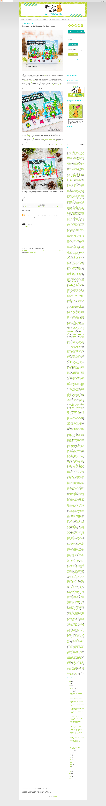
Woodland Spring (80, 670)
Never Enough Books (80, 441)
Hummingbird (76, 395)
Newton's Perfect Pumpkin (75, 495)
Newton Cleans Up (80, 445)
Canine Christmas (78, 223)
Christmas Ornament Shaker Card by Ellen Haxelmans (77, 709)
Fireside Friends (75, 316)
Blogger (55, 796)
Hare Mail (81, 362)
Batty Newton (70, 180)
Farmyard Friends (81, 310)
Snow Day (78, 588)
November (72, 690)
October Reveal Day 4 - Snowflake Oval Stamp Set (76, 725)
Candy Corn (78, 220)
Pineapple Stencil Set (75, 534)
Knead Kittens (76, 403)
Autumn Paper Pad (75, 170)
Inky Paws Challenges (55, 19)
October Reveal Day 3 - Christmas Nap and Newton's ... (76, 727)
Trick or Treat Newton (76, 642)
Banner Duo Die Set (77, 175)
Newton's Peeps (81, 494)
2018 (70, 771)
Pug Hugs (78, 542)
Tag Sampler (69, 629)
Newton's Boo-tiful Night (77, 467)
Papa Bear (69, 520)
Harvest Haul (69, 363)
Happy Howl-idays (70, 360)
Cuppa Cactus (70, 276)
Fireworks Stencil (76, 317)
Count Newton (79, 269)
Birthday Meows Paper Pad (74, 196)
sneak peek (81, 586)
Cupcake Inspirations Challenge (74, 274)
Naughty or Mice (80, 440)
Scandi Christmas (79, 559)
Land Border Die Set (43, 206)
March (71, 761)
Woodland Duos (80, 669)
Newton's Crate (71, 477)
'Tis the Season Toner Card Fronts (73, 149)
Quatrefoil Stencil (70, 551)
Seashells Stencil (78, 562)
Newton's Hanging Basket (78, 483)
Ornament (69, 515)
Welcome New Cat (78, 656)
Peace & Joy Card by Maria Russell (76, 716)
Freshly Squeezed (75, 337)
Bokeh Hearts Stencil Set (72, 208)
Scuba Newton (79, 560)
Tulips (70, 646)
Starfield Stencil (29, 135)
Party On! (78, 521)
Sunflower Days (81, 624)
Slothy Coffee (75, 585)
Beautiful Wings (75, 187)
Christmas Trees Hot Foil (72, 252)
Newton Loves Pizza (78, 454)
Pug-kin (82, 542)
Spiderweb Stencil (70, 602)
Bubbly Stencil (76, 214)
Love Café (73, 417)
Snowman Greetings (75, 596)
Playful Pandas (70, 537)
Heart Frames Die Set (79, 365)
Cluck (68, 258)
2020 (70, 768)
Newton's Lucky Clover (77, 489)
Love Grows (70, 418)
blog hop (77, 206)
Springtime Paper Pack (72, 617)
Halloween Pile (70, 352)
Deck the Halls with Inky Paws (74, 283)
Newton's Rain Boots (75, 499)
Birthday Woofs (71, 202)
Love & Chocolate (76, 412)
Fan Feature (71, 307)
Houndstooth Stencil (76, 394)
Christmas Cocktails (75, 241)
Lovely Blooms (79, 420)
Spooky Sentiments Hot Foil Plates (75, 607)
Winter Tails (74, 668)
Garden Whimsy (72, 342)
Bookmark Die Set (78, 211)
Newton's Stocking (70, 505)
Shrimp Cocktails (80, 572)
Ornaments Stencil (72, 517)
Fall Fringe (79, 301)
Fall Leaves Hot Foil (76, 302)
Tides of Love (71, 634)
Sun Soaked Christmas (71, 624)
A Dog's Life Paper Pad (80, 152)
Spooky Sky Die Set (79, 608)
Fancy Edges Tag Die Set (73, 308)
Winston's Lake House (72, 666)
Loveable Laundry (78, 419)
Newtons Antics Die (79, 511)
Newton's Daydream (71, 479)
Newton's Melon (70, 490)
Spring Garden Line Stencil (74, 612)
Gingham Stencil (70, 346)
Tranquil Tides (70, 639)
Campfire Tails (70, 220)
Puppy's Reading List (75, 549)
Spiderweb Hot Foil (70, 601)
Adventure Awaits (77, 158)
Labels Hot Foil (78, 404)
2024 (70, 683)
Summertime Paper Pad (77, 623)
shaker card (69, 570)
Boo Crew (80, 209)
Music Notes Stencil (79, 436)
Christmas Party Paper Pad (72, 246)
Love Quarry (69, 419)
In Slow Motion (71, 396)
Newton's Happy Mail (71, 484)
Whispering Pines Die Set (48, 139)
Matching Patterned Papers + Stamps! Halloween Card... (75, 741)
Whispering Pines (56, 206)
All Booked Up (80, 159)
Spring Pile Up (81, 613)
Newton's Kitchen (70, 488)
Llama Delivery (76, 411)
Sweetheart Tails (78, 628)
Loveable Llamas (70, 420)
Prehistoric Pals (70, 542)
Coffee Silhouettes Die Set (78, 264)
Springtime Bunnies (78, 615)
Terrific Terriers (79, 630)
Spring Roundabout (74, 614)
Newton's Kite (77, 488)
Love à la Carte (70, 416)
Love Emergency (80, 417)
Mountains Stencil (79, 435)
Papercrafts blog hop (78, 520)
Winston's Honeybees (78, 664)
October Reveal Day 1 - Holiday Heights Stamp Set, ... (76, 733)
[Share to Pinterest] (44, 205)
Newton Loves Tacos (71, 455)
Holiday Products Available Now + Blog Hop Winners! (76, 722)
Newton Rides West (75, 456)
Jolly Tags (82, 400)
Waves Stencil (79, 655)
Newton (81, 444)
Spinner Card (79, 602)
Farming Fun (73, 310)
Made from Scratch (78, 423)
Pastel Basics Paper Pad (75, 522)
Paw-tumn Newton (78, 525)
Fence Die (33, 206)
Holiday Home (75, 385)
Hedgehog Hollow (76, 373)
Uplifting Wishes (75, 648)
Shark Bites (69, 571)
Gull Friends (69, 349)
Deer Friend (71, 285)
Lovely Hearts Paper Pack (72, 422)
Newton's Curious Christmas (74, 478)
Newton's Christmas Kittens (78, 472)
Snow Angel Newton (79, 587)
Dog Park (69, 291)
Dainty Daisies (70, 279)
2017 (70, 773)
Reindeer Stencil (78, 554)
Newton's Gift (76, 482)
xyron (82, 673)
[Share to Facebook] (43, 205)
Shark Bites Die (77, 571)
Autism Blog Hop (77, 163)
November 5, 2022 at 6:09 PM (34, 222)
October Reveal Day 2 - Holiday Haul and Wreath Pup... (76, 730)
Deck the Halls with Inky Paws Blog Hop (75, 284)
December (72, 688)
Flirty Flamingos (81, 321)
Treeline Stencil (74, 641)
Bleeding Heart (70, 206)
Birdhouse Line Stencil (76, 191)
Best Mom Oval (75, 190)
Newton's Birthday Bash (75, 462)
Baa (75, 173)
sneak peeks (72, 587)
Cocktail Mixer (75, 258)
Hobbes (73, 378)
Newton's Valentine (72, 511)
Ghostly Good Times (78, 343)
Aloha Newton (70, 160)
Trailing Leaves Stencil (76, 637)
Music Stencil (70, 438)
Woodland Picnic (70, 670)
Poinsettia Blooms (78, 537)
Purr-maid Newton (77, 550)
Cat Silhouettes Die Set (78, 234)
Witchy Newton (72, 669)
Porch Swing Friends (71, 539)
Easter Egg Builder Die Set (78, 292)
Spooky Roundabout (80, 606)
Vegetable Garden (70, 651)
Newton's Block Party (73, 466)
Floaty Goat (71, 322)
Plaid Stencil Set (78, 536)
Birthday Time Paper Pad (79, 201)
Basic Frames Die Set (74, 178)
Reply (26, 218)
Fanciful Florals (79, 307)
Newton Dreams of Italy (74, 446)
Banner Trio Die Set (72, 176)
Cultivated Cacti (70, 273)
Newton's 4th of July (71, 459)
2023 (70, 685)
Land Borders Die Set (33, 142)
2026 (70, 680)
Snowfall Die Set (78, 592)
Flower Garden (78, 324)
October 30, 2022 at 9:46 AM (35, 214)
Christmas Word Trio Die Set (78, 253)
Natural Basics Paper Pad (78, 439)
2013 (70, 780)
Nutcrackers (69, 512)
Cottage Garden (70, 269)
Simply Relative (76, 573)
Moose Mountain (81, 434)
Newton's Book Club (71, 468)
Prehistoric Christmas (79, 540)
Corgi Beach (81, 267)
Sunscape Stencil (74, 625)
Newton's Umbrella (80, 510)
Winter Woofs (81, 668)
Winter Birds (77, 667)
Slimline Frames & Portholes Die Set (75, 579)
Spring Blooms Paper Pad (79, 611)
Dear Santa (81, 281)
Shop (69, 19)
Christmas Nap (79, 245)
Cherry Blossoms (76, 237)
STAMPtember (81, 617)
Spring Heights (75, 613)
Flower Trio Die (70, 325)
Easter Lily (69, 294)
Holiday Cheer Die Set (74, 379)
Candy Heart (69, 223)
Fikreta (26, 222)
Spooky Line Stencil (72, 606)
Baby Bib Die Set (81, 173)
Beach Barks (78, 181)
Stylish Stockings (75, 620)
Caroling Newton (74, 230)
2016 (70, 774)
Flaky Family (79, 318)
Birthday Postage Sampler (72, 200)
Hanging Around (70, 356)
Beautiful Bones (76, 185)
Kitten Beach (69, 403)
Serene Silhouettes (76, 567)
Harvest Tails (76, 363)
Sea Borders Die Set (72, 561)
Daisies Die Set (74, 280)
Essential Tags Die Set (78, 296)
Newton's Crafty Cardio (80, 476)
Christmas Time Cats (78, 248)
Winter (72, 667)
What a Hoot (79, 657)
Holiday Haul (37, 206)
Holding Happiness (80, 378)
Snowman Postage (74, 597)
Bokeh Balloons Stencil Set (78, 207)
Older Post (61, 250)
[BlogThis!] (40, 205)
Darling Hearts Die (73, 281)
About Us (36, 19)
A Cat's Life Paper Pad (80, 151)
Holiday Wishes (75, 390)
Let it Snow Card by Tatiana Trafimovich (75, 748)
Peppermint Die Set (73, 528)
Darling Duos (81, 280)
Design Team (29, 19)
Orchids (74, 514)
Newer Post (24, 250)
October (71, 691)
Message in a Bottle (71, 431)
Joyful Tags (71, 401)
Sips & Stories (70, 576)
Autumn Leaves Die (80, 167)
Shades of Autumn (78, 569)
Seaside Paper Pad (70, 564)
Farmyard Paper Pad (73, 311)
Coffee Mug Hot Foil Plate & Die (72, 263)
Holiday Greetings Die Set (73, 383)
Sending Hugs (72, 565)
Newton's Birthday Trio (80, 465)
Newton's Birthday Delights (72, 464)
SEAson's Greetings (80, 564)
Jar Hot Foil (76, 400)
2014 (70, 778)
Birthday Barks (79, 192)
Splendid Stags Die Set (72, 603)
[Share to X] (42, 205)
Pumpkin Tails (73, 544)
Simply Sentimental (78, 575)
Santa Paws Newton (80, 558)
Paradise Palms (70, 521)
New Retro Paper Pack (73, 444)
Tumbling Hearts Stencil (79, 646)
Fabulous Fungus (81, 300)
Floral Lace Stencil (76, 323)
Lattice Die (73, 407)
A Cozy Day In (71, 152)
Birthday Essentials (71, 194)
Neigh (70, 441)
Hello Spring (80, 374)
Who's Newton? (43, 19)
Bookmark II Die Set (71, 212)
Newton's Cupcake (79, 477)
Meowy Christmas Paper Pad (78, 428)
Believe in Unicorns (75, 189)
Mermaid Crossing (74, 429)
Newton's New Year (73, 494)
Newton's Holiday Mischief (76, 487)
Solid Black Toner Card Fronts (78, 598)
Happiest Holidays (80, 356)
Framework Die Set (78, 334)
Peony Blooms (81, 527)
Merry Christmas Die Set (77, 430)
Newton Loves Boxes (77, 451)
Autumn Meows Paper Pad (74, 168)
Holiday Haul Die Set (30, 86)
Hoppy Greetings (75, 393)
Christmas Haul (28, 206)
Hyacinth (81, 395)
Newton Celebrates (71, 445)
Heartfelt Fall (76, 368)
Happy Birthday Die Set (76, 357)
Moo (74, 434)
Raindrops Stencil (71, 553)
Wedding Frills (70, 656)
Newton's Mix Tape (78, 490)
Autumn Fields (77, 165)
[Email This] (39, 205)
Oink (74, 512)
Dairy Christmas (77, 279)
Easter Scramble (70, 295)
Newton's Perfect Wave (72, 496)
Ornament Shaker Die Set (77, 515)
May (71, 757)
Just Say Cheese (78, 401)
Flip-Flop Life (74, 321)
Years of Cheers (70, 674)
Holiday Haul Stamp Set (29, 82)
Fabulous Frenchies (71, 300)
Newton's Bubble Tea (75, 470)
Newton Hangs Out (76, 450)
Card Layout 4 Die (74, 225)
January (71, 764)
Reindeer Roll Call (70, 554)
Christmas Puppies (75, 247)
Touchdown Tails (75, 636)
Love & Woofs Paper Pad (78, 414)
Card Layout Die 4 (72, 229)
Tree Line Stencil (76, 640)
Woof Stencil (78, 672)
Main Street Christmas (80, 424)
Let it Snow (77, 408)
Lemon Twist (69, 408)
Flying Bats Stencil (80, 325)
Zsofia (45, 75)
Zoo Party (77, 674)
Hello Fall (74, 374)
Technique (73, 630)
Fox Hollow (73, 328)
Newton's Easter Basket (73, 481)
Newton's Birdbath (74, 460)
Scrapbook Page (70, 560)
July (71, 754)
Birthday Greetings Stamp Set (79, 195)
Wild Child (72, 659)
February (71, 762)
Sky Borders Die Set (79, 576)
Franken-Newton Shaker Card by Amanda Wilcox (76, 715)
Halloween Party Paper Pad (76, 351)
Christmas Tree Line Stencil (78, 251)
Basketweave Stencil (78, 179)
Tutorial (71, 647)
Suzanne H (27, 214)
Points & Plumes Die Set (71, 538)
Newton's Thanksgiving (79, 509)
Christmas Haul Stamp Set (29, 80)
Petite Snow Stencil (76, 532)
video (68, 652)
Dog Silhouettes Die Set (76, 291)
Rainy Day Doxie (80, 553)
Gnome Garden (79, 346)
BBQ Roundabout (78, 180)
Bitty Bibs (71, 203)
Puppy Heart (69, 545)
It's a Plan (75, 399)
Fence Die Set (54, 140)
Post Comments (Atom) (31, 252)
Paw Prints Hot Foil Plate (76, 523)
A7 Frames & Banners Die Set (75, 156)
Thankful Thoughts (71, 631)
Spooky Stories (70, 609)
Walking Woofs (75, 653)
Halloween (76, 349)
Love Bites (78, 416)
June (71, 755)
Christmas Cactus (76, 240)
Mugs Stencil (70, 436)
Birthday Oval (73, 197)
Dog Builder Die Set (77, 289)
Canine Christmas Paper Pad (72, 224)
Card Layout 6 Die (73, 226)
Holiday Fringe (79, 382)
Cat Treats (69, 235)
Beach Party (73, 183)
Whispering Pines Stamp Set (30, 138)
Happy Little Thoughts (73, 361)
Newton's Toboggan (72, 510)
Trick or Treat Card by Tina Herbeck (77, 743)
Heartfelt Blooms (73, 366)
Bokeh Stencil (81, 208)
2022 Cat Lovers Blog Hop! (75, 706)
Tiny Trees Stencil (75, 635)
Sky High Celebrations (74, 577)
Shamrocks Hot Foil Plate (78, 570)
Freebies (64, 19)
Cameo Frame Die (78, 219)
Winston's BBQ (75, 662)
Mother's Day (71, 435)
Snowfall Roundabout (72, 593)
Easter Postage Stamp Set (78, 294)
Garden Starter (81, 341)
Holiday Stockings (77, 389)
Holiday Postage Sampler (74, 388)
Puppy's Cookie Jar (76, 548)
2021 (70, 766)
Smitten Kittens (74, 586)
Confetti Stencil (74, 267)
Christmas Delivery (75, 242)
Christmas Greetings (79, 243)
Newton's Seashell (75, 503)
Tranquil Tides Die (79, 639)
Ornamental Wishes (80, 516)
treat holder (69, 640)
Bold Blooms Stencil (72, 209)
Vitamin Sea (75, 652)
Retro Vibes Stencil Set (79, 556)
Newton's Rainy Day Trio (78, 500)
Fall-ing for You (78, 304)
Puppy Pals (77, 545)
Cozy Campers (70, 270)
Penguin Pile (74, 527)
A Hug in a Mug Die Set (74, 153)
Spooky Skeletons (70, 608)
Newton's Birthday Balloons (78, 461)
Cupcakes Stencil (79, 275)
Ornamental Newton (71, 516)
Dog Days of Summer (78, 290)
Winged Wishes (71, 661)
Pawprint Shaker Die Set (72, 526)
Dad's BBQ (74, 278)
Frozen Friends (76, 340)
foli (69, 327)
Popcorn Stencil (80, 538)
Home (22, 19)
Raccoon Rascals (78, 551)
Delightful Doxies (78, 285)
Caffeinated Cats (77, 218)
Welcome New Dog (71, 657)
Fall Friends (73, 301)
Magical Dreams (70, 424)
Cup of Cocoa (79, 273)
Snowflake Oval (76, 595)
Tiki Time (77, 634)
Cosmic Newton (79, 268)
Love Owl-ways (78, 418)
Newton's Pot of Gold (72, 498)
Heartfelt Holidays (75, 369)
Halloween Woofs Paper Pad (77, 355)
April (71, 759)
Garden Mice (74, 341)
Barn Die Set (82, 176)
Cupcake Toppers (70, 275)
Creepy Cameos (80, 272)
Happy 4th (69, 357)
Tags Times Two (77, 629)
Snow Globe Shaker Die (74, 591)
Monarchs (69, 434)
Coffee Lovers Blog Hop (77, 262)
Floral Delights (77, 322)
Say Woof (72, 559)
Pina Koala (76, 533)
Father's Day (80, 311)
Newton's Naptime (72, 493)
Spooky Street (77, 609)
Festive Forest (76, 313)
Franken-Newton (74, 336)
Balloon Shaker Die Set (73, 174)
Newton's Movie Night (71, 492)
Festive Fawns (76, 312)
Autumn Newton (75, 169)
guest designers (75, 348)
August (71, 752)
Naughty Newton (70, 440)
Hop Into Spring (77, 391)
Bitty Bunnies (77, 203)
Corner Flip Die (71, 268)
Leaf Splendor (79, 407)
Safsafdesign (24, 194)
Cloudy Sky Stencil (77, 257)
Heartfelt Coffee (76, 367)
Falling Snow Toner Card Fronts (78, 306)
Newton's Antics (80, 459)
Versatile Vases (79, 651)
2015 (70, 776)
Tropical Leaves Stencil (79, 645)
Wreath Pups (76, 673)
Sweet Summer (76, 626)
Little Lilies (69, 411)
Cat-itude (74, 235)
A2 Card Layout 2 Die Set (79, 154)
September (72, 750)
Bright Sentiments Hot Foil (74, 213)
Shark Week (73, 572)
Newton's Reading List (71, 501)
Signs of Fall (69, 573)
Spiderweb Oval (79, 601)
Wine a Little (79, 659)
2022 (70, 686)
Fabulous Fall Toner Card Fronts (77, 299)
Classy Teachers (75, 256)
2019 (70, 769)
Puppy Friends (80, 544)
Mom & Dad (79, 433)
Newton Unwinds (78, 457)
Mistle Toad (73, 433)
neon (74, 441)
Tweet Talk (76, 647)
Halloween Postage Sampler (79, 352)
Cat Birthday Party (78, 231)
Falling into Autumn (71, 305)
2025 (70, 681)
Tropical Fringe (70, 645)
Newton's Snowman (78, 504)
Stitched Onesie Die (74, 619)
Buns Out (76, 217)
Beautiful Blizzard (73, 184)
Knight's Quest (71, 404)
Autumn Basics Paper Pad (77, 164)
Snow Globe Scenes (80, 590)
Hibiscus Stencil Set (72, 377)
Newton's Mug (81, 492)
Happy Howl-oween (80, 360)
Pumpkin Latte (72, 543)
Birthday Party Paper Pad (76, 198)
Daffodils (80, 278)
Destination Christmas (79, 286)
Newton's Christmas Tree (72, 473)
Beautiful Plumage (75, 186)
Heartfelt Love (76, 371)
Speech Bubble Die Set (75, 600)
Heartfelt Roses (75, 372)
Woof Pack (72, 672)
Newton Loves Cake (71, 452)
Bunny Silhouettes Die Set (75, 215)
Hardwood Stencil (73, 362)
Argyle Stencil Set (75, 162)
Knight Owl (82, 403)
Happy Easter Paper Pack (78, 358)
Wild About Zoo (80, 658)
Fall (69, 301)
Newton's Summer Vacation (78, 506)
